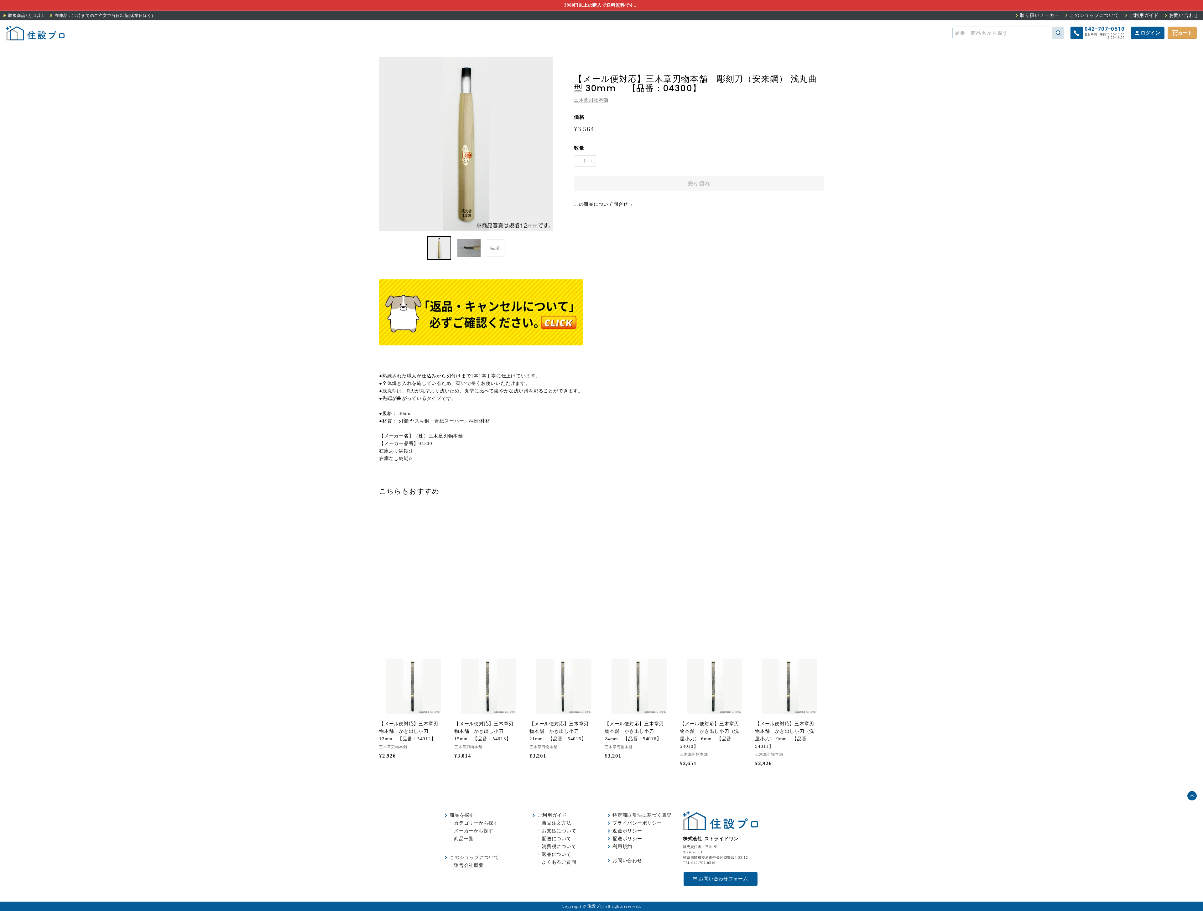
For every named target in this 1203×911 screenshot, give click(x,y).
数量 (579, 148)
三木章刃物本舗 (591, 99)
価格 (579, 117)
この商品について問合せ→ (603, 204)
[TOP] (35, 33)
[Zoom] (466, 143)
